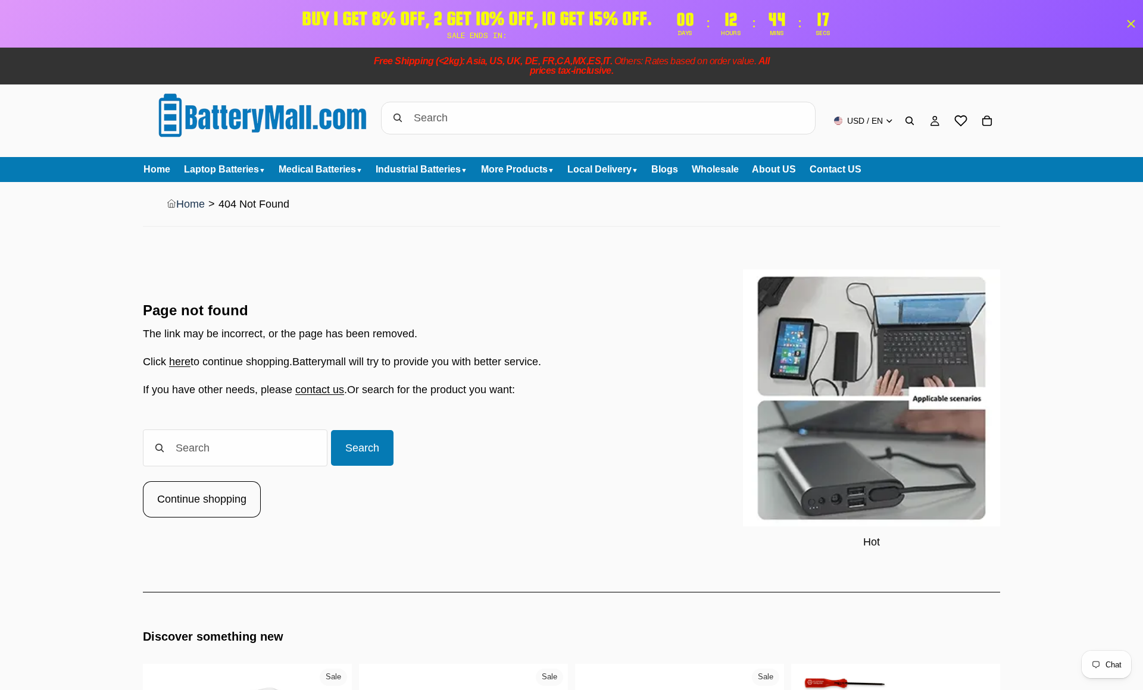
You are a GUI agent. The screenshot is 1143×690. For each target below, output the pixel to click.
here (179, 362)
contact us (319, 390)
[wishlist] (961, 121)
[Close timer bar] (1131, 24)
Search (362, 448)
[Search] (910, 121)
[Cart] (987, 121)
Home (190, 204)
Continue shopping (201, 499)
